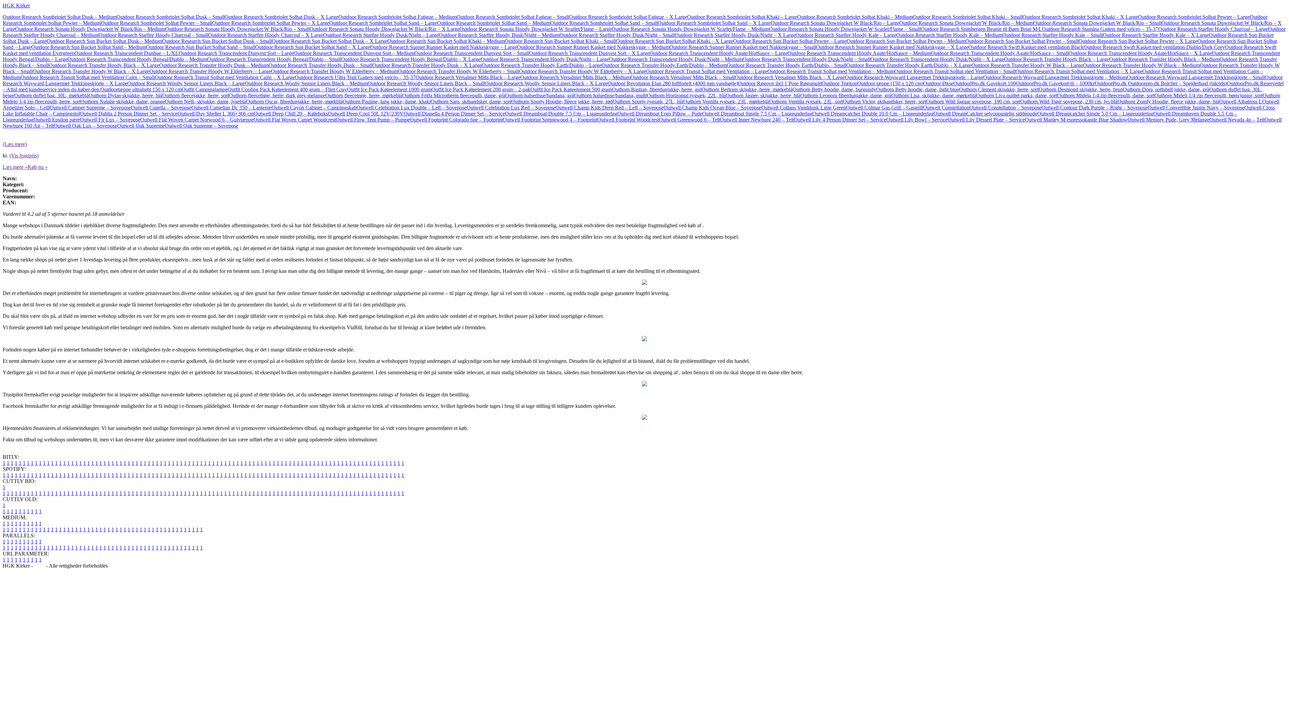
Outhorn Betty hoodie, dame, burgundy (834, 89)
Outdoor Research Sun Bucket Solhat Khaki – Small (560, 41)
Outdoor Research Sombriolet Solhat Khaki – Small (967, 17)
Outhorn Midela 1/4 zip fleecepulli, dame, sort (1105, 95)
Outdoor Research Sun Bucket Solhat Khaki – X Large (674, 41)
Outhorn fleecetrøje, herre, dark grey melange (277, 95)
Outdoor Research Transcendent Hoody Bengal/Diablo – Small (274, 59)
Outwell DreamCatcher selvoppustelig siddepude (985, 113)
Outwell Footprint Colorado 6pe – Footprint (456, 120)
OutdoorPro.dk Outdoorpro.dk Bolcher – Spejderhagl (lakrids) (1161, 83)
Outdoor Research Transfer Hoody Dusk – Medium (214, 65)
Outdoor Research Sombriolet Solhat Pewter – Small (156, 23)
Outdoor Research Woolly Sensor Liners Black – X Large (546, 83)
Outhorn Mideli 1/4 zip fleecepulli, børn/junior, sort (1208, 95)
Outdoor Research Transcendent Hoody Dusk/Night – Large (545, 59)
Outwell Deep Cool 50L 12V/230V (365, 113)
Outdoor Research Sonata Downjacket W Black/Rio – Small (1097, 23)
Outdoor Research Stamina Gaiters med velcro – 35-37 (1100, 29)
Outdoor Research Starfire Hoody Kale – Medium (949, 35)
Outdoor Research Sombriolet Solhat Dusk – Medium (59, 17)
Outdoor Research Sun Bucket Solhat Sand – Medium (88, 47)
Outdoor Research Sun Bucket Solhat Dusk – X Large (329, 41)
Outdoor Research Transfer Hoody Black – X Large (104, 65)
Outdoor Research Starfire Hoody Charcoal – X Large (265, 35)
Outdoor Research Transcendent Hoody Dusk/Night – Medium (676, 59)
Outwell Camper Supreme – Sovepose (90, 107)
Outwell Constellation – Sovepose (1005, 107)
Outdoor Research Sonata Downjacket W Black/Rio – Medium (966, 23)
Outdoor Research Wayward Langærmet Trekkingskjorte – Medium (1055, 77)
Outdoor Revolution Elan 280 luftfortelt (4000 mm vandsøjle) (673, 83)
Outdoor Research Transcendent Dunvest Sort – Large (236, 53)
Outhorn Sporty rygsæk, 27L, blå (648, 101)
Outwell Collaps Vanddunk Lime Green (803, 107)
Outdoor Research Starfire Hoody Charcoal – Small (153, 35)
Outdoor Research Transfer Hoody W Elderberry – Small (458, 71)
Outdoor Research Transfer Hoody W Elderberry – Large (210, 71)
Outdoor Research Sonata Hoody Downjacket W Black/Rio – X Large (384, 29)
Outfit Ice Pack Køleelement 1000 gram (389, 89)
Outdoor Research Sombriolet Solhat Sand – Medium (493, 23)
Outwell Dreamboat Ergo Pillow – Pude (659, 113)
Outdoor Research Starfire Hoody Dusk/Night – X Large (735, 35)
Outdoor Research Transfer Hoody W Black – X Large (91, 71)
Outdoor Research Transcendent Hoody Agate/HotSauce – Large (718, 53)
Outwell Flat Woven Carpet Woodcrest (294, 120)
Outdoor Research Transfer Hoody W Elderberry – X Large (582, 71)
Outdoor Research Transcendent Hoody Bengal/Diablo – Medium (137, 59)
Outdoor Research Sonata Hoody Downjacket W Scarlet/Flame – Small (845, 29)
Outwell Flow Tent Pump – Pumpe (373, 120)
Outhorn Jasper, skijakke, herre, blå (763, 95)
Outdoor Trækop (839, 83)
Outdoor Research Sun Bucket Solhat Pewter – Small (1022, 41)
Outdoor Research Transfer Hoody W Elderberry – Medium (334, 71)
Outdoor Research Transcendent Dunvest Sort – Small (471, 53)
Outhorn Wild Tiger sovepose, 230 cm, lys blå (1068, 101)
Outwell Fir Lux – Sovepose (110, 120)
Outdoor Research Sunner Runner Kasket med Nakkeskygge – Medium (593, 47)
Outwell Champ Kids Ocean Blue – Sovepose (712, 107)
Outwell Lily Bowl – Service (917, 120)
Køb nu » (38, 167)
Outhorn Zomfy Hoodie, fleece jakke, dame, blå (1168, 101)
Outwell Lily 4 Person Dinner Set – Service (840, 120)
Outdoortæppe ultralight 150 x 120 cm (141, 89)
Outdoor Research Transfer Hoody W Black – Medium (1141, 65)
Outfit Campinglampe (205, 89)
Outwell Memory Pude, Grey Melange (1168, 120)
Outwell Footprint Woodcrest (628, 120)
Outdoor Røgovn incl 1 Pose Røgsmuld (780, 83)
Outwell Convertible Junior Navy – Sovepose (1196, 107)
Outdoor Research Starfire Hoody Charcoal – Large (1213, 29)
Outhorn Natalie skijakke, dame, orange (123, 101)
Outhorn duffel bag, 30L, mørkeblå (51, 95)
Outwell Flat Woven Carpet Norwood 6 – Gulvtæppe (196, 120)
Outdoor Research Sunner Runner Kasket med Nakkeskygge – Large (443, 47)
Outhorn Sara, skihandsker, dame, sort (471, 101)
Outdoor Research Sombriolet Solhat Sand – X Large (714, 23)
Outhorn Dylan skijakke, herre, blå (125, 95)
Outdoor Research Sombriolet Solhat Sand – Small (604, 23)
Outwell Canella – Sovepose (161, 107)
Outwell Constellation (946, 107)
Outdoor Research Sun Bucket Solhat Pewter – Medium (906, 41)
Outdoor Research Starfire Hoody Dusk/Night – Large (381, 35)
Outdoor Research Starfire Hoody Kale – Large (846, 35)
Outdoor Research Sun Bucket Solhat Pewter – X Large (1138, 41)
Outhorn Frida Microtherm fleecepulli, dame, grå (453, 95)
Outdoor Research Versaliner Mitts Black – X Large (790, 77)
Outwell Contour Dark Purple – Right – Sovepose (1095, 107)
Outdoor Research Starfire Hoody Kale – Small (1052, 35)
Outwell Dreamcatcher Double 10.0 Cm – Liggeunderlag (873, 113)
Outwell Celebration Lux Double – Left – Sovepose (411, 107)
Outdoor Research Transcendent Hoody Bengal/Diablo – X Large (411, 59)
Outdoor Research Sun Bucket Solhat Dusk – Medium (104, 41)
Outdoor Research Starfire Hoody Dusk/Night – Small (617, 35)
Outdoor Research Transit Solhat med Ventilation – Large (706, 71)
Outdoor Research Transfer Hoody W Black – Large (1027, 65)
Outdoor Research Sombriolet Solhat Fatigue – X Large (628, 17)
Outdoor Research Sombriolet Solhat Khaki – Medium (855, 17)
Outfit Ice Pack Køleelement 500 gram (571, 89)
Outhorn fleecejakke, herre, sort (195, 95)
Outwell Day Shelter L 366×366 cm (216, 113)
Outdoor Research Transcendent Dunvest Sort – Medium (354, 53)
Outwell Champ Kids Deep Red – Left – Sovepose (610, 107)
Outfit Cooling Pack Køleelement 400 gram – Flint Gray (287, 89)
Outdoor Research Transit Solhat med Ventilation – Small (954, 71)
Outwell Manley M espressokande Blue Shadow (1076, 120)
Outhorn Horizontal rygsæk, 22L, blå (686, 95)
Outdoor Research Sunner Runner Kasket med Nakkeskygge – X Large (892, 47)
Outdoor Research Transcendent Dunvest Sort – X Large (589, 53)
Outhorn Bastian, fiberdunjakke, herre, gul (657, 89)
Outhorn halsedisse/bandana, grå (539, 95)
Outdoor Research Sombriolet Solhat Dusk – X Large (281, 17)
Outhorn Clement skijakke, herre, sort (999, 89)
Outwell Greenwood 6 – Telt (689, 120)
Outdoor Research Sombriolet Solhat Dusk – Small (170, 17)
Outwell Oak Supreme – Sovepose (201, 126)
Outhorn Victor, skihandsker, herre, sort (884, 101)
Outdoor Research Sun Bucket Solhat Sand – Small (200, 47)
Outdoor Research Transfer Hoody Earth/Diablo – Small (786, 65)
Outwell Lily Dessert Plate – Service (986, 120)
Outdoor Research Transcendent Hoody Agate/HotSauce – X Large (1140, 53)
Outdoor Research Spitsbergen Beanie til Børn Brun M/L (981, 29)
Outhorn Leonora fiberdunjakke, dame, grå (845, 95)
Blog (39, 566)
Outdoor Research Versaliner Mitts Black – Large (468, 77)
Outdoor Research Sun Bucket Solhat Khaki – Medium (446, 41)
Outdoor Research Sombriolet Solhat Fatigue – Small (513, 17)
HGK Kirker (16, 5)
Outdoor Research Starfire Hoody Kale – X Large (1156, 35)
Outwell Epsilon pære (57, 120)
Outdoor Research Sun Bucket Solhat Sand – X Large (312, 47)
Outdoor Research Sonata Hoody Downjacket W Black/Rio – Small (237, 29)
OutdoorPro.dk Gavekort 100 (984, 83)
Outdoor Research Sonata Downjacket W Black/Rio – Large (835, 23)
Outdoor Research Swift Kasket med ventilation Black (1026, 47)
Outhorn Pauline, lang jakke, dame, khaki (387, 101)
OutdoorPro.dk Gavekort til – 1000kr (1055, 83)
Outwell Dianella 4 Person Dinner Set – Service (454, 113)
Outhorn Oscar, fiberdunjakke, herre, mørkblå (294, 101)
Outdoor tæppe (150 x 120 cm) (890, 83)
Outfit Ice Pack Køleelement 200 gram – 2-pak (480, 89)
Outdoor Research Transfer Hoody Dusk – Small (320, 65)
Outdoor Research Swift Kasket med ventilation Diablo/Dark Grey (1154, 47)
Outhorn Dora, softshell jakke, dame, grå (1166, 89)
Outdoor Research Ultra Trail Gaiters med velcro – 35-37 (355, 77)
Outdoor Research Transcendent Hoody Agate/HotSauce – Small (999, 53)
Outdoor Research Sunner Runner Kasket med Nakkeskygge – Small (742, 47)
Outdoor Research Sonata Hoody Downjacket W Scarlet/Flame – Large (536, 29)
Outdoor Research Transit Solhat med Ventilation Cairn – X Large (225, 77)
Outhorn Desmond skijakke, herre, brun (1081, 89)
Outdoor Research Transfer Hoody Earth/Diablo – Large (542, 65)
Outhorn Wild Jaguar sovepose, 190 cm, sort (973, 101)
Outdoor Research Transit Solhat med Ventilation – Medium (830, 71)
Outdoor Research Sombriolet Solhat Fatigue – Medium (397, 17)
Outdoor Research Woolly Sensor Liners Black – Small (426, 83)
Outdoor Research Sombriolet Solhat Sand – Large (383, 23)
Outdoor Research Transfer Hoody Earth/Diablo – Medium (664, 65)
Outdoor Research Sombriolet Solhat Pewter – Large (1194, 17)
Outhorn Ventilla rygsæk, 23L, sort (806, 101)
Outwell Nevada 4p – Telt (1236, 120)
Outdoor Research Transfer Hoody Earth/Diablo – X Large (908, 65)
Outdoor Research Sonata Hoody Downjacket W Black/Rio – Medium (90, 29)
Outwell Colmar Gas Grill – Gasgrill (884, 107)
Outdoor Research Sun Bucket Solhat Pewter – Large (790, 41)
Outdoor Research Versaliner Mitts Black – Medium (575, 77)
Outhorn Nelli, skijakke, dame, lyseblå (205, 101)
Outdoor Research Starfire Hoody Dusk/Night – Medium (499, 35)
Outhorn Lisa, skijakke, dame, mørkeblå (933, 95)
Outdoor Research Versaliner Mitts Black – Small (682, 77)
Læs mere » (15, 167)
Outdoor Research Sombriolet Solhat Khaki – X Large (1080, 17)
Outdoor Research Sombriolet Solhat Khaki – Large (742, 17)
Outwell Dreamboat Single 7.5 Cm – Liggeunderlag (757, 113)
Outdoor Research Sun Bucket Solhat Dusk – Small (217, 41)
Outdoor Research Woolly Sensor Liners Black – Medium (306, 83)
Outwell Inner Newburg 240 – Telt (757, 120)
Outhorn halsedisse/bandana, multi (610, 95)
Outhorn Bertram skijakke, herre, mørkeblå (747, 89)
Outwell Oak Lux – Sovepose (85, 126)
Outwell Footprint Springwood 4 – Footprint (550, 120)
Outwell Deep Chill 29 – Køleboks (291, 113)
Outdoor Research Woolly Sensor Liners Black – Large (186, 83)
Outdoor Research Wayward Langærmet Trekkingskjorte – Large (914, 77)
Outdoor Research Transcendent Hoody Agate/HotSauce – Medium (859, 53)
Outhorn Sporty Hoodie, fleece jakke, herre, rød (562, 101)
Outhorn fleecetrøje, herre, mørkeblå (363, 95)
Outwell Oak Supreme (141, 126)
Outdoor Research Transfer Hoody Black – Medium (1164, 59)
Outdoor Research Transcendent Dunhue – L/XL (127, 53)
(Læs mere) (15, 144)
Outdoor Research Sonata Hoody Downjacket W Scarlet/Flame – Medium (690, 29)
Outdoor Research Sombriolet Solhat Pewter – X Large (270, 23)
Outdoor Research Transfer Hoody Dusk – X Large (427, 65)
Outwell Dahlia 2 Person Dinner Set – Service (129, 113)
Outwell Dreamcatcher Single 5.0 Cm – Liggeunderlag (1095, 113)
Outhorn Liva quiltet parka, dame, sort (1016, 95)
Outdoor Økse (938, 83)
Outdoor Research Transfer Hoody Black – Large (1056, 59)
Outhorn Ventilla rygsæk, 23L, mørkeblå (726, 101)
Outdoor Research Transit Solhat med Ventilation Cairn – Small (87, 77)
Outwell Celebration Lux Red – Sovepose (511, 107)
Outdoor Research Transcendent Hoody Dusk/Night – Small (806, 59)
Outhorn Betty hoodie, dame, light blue (917, 89)
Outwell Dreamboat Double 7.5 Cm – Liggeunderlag (561, 113)
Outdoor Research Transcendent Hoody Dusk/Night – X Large (937, 59)
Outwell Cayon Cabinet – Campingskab (314, 107)
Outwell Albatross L (1240, 101)
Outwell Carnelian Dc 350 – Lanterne (231, 107)
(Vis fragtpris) (24, 155)
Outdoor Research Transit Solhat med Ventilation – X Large (1078, 71)
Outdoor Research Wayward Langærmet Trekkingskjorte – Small (1196, 77)
